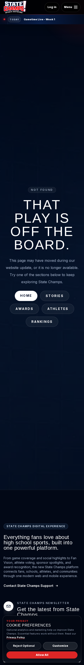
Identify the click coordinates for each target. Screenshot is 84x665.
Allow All (42, 655)
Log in (51, 7)
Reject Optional (24, 645)
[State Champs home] (17, 7)
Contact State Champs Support (28, 586)
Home (26, 295)
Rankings (42, 321)
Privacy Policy (15, 637)
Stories (55, 296)
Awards (24, 309)
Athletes (58, 309)
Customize (60, 645)
